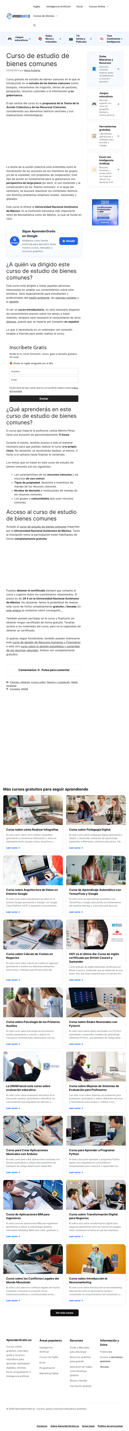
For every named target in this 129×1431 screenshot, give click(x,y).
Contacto (42, 1426)
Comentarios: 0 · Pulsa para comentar (44, 670)
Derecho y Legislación (58, 682)
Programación (47, 1367)
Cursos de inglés (48, 1357)
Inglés (36, 6)
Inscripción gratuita (80, 1386)
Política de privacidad (110, 1426)
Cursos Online (97, 6)
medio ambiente (39, 297)
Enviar (43, 398)
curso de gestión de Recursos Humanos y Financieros (47, 642)
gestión (14, 301)
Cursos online (38, 682)
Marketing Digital (48, 1373)
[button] (34, 25)
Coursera (15, 689)
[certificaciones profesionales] (105, 224)
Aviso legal (88, 1426)
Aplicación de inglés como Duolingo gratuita (81, 1371)
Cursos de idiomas (43, 15)
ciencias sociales (66, 297)
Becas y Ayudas (78, 1380)
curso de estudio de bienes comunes (43, 526)
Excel (80, 6)
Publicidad (106, 1351)
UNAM (24, 689)
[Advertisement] (43, 143)
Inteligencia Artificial (58, 6)
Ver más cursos (64, 1312)
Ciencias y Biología (20, 682)
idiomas (11, 321)
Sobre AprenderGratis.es (64, 1426)
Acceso (104, 1366)
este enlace (14, 610)
